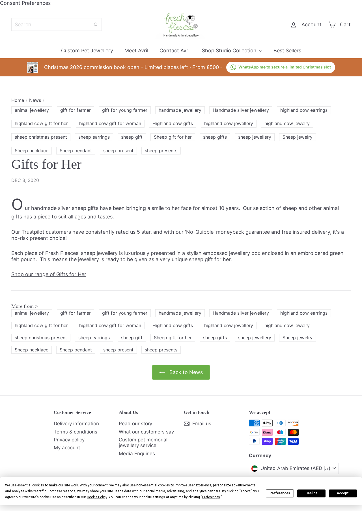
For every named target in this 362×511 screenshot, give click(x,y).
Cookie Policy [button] (97, 497)
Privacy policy (69, 440)
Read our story (135, 423)
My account (67, 447)
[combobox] (56, 24)
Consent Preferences (25, 3)
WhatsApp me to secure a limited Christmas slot (284, 67)
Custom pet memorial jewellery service (143, 442)
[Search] (96, 24)
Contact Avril (175, 50)
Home (17, 100)
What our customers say (146, 432)
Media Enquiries (137, 453)
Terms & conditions (75, 432)
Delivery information (76, 423)
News (35, 100)
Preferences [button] (211, 497)
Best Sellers (287, 50)
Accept (343, 493)
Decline (311, 493)
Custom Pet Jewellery (87, 50)
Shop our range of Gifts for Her (48, 274)
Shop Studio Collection (230, 50)
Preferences (280, 493)
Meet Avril (136, 50)
